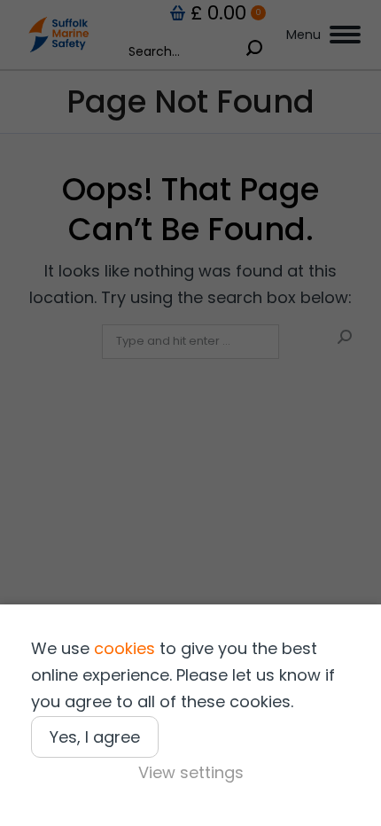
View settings (191, 772)
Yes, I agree (95, 737)
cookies (124, 648)
